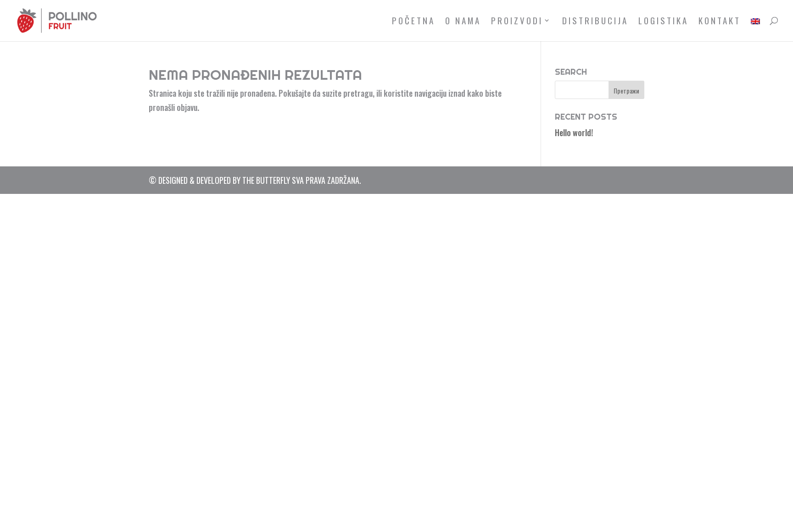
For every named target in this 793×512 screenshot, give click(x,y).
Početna (413, 22)
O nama (463, 22)
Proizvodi (517, 22)
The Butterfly (266, 180)
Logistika (663, 22)
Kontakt (719, 22)
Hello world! (574, 132)
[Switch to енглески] (755, 29)
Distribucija (595, 22)
